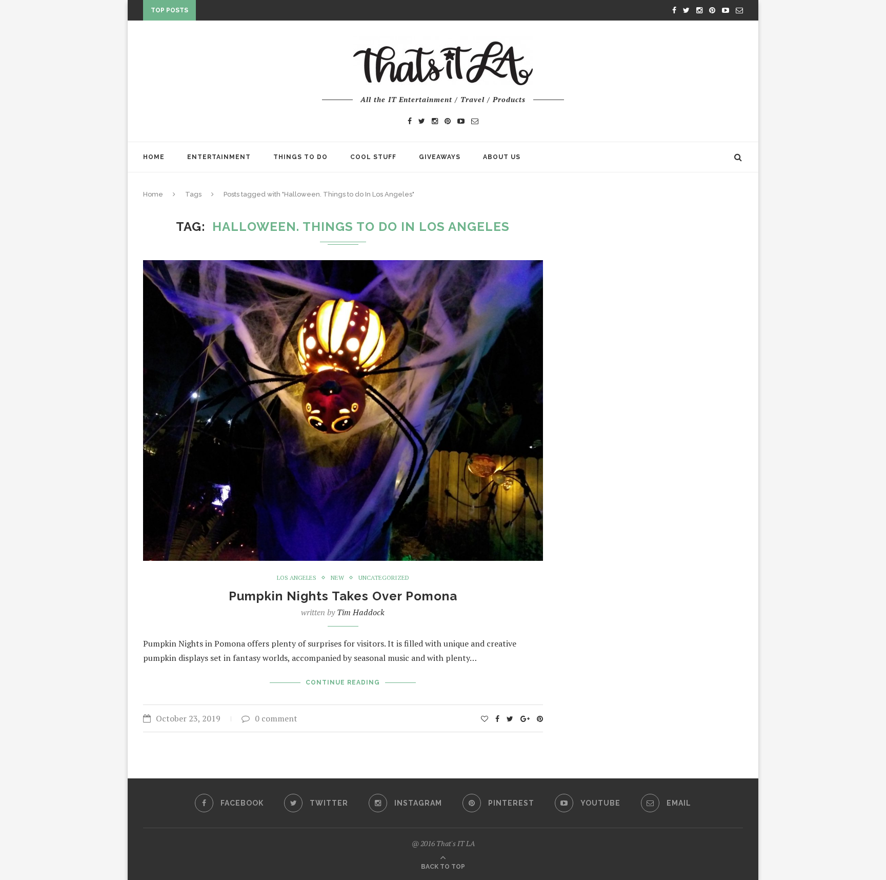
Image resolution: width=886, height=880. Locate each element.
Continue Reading (343, 682)
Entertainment (219, 157)
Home (154, 157)
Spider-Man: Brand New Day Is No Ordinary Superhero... (308, 12)
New (337, 577)
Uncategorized (383, 577)
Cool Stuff (373, 157)
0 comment (276, 718)
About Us (501, 157)
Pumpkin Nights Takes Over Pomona (343, 596)
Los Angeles (296, 577)
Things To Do (300, 157)
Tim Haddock (361, 612)
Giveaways (439, 157)
